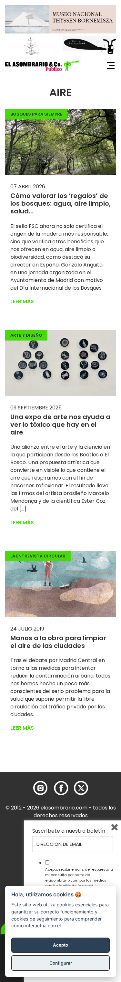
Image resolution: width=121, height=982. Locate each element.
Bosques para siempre (36, 114)
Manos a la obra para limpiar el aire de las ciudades (58, 641)
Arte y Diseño (26, 335)
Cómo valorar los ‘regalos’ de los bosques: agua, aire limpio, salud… (60, 203)
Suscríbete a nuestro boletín (68, 831)
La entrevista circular (38, 556)
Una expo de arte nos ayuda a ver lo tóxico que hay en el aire (60, 424)
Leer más (22, 301)
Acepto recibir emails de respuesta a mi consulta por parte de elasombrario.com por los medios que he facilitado (79, 877)
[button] (42, 66)
